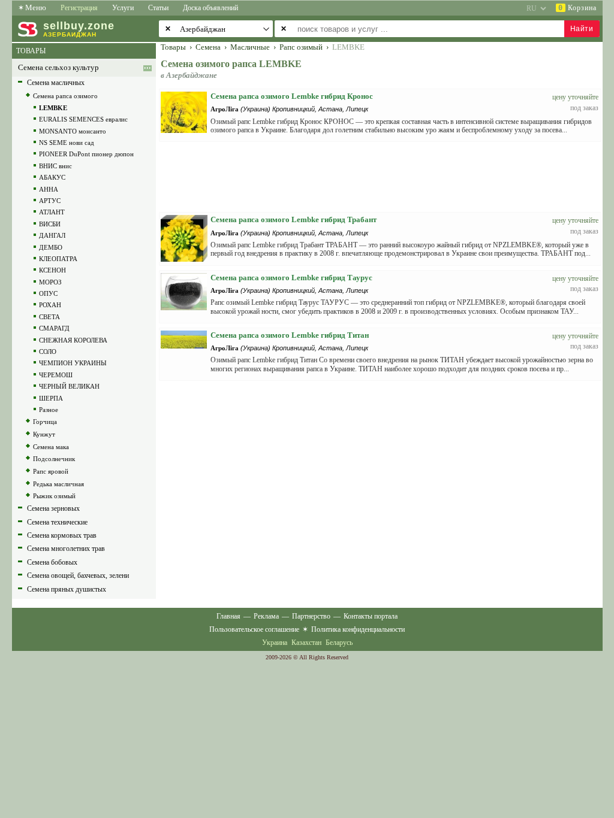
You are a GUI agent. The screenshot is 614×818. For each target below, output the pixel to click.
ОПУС (48, 293)
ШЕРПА (51, 398)
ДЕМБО (50, 247)
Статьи (158, 8)
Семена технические (57, 522)
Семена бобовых (52, 562)
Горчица (45, 421)
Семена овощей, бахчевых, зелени (78, 575)
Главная (228, 616)
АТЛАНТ (52, 212)
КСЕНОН (52, 270)
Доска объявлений (210, 8)
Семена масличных (56, 82)
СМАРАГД (54, 328)
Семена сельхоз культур (58, 67)
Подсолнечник (54, 458)
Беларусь (339, 642)
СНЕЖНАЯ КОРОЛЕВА (73, 340)
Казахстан (306, 642)
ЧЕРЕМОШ (56, 374)
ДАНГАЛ (52, 235)
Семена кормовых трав (62, 535)
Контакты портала (371, 616)
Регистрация (79, 8)
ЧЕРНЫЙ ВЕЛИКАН (69, 386)
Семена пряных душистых (66, 589)
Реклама (266, 616)
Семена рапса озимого (65, 95)
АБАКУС (52, 177)
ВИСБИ (50, 224)
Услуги (123, 8)
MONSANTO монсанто (72, 131)
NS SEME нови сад (66, 142)
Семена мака (51, 446)
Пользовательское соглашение (254, 629)
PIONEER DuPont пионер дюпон (86, 153)
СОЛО (47, 351)
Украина (274, 642)
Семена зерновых (53, 508)
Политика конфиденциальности (358, 629)
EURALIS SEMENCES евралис (83, 119)
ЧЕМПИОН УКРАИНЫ (73, 362)
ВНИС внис (55, 165)
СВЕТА (49, 316)
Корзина (577, 8)
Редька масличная (58, 483)
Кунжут (44, 434)
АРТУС (50, 200)
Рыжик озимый (54, 495)
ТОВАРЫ (31, 51)
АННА (48, 189)
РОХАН (50, 304)
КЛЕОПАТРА (58, 258)
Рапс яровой (50, 471)
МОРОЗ (50, 282)
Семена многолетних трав (66, 548)
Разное (48, 409)
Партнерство (311, 616)
